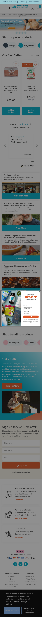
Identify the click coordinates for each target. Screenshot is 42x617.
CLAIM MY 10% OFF (31, 317)
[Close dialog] (39, 292)
